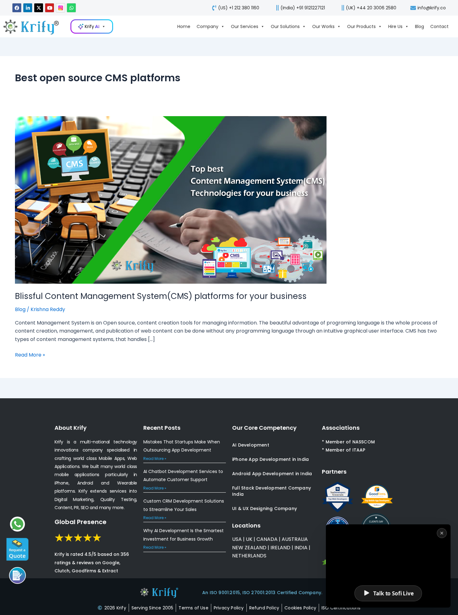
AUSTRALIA (294, 539)
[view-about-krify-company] (34, 26)
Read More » (30, 354)
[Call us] (17, 575)
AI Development (250, 445)
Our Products (361, 26)
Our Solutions (285, 26)
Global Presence (81, 522)
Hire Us (395, 26)
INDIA (301, 547)
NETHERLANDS (249, 555)
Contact (439, 26)
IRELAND (280, 547)
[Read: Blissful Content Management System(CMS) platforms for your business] (171, 199)
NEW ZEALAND (249, 547)
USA (237, 539)
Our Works (323, 26)
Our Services (244, 26)
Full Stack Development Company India (271, 491)
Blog (419, 26)
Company (207, 26)
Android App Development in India (272, 474)
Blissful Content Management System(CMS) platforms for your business (161, 296)
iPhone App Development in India (270, 459)
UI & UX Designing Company (264, 508)
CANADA (267, 539)
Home (183, 26)
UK (249, 539)
